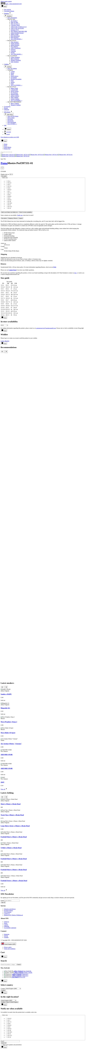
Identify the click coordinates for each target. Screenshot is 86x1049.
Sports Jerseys (14, 76)
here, (75, 273)
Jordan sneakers (15, 43)
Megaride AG (5, 708)
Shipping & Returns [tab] (13, 218)
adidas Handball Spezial (17, 33)
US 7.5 (9, 193)
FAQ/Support (7, 912)
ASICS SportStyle (15, 48)
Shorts (12, 73)
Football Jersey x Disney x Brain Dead (14, 880)
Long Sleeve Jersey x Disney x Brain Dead (15, 826)
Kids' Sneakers (15, 62)
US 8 (8, 194)
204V (2, 782)
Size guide (3, 176)
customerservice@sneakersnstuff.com (46, 328)
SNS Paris (10, 119)
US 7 (8, 191)
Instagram (6, 934)
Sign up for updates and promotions (12, 1044)
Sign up (3, 902)
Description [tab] (4, 218)
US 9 (8, 198)
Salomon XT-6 (15, 30)
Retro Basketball (15, 36)
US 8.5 (9, 196)
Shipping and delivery (10, 909)
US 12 (9, 208)
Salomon (13, 49)
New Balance (14, 46)
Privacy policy (8, 947)
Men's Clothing (15, 103)
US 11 (9, 205)
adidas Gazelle (14, 34)
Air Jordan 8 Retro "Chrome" (11, 744)
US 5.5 (9, 186)
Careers (6, 924)
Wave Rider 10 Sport (8, 733)
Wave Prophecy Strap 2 (9, 722)
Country (3, 988)
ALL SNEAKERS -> (16, 39)
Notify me (20, 215)
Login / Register (5, 341)
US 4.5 (9, 183)
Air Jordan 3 (14, 20)
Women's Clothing (16, 105)
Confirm (3, 990)
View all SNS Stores (12, 116)
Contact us (7, 913)
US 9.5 (9, 199)
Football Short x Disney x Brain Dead (14, 837)
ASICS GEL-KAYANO (17, 28)
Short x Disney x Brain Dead (10, 804)
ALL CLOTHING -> (16, 85)
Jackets (13, 82)
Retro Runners (14, 37)
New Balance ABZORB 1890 (19, 31)
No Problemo (14, 93)
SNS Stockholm (11, 122)
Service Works (14, 91)
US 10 (9, 201)
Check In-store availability (25, 212)
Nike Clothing (14, 97)
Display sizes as (5, 174)
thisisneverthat (14, 94)
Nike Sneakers (14, 42)
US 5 (8, 184)
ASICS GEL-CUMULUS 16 (18, 27)
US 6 (8, 188)
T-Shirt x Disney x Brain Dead (11, 848)
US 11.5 (9, 206)
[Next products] (6, 351)
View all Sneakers (12, 17)
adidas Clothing (15, 96)
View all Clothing (12, 68)
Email (2, 900)
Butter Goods (14, 88)
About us (6, 921)
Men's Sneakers (15, 58)
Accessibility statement (10, 927)
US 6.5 (9, 189)
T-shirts (13, 71)
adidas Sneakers (15, 45)
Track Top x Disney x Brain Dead (12, 815)
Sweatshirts (14, 77)
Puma (4, 163)
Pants (12, 80)
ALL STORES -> (12, 124)
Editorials (6, 926)
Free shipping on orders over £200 (10, 137)
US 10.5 (9, 203)
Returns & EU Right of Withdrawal (13, 915)
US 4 (8, 181)
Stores (5, 923)
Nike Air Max (14, 22)
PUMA (13, 52)
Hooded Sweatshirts (16, 79)
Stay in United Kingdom (12, 1002)
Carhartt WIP (14, 90)
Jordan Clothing (15, 99)
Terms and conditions (9, 948)
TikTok (6, 936)
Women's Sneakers (16, 60)
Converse (13, 51)
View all (3, 789)
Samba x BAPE (6, 694)
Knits (12, 83)
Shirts (12, 74)
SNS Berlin (10, 121)
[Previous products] (2, 351)
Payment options (8, 910)
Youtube (6, 937)
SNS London (10, 117)
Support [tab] (21, 218)
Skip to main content (6, 1)
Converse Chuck (15, 25)
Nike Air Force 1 (15, 24)
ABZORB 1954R (7, 754)
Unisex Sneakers (15, 57)
